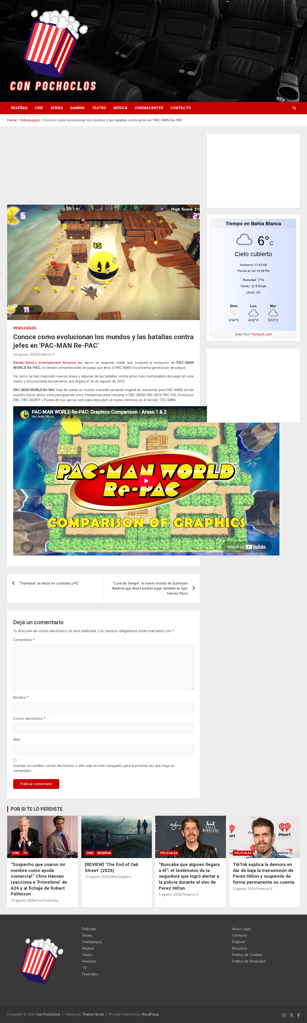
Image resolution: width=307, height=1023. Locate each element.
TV (25, 853)
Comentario (24, 640)
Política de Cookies (247, 955)
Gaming (77, 108)
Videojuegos (24, 328)
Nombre (21, 697)
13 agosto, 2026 (97, 877)
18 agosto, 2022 (25, 354)
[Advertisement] (103, 169)
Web (16, 739)
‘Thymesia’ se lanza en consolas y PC (49, 583)
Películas (89, 929)
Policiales (168, 853)
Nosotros (239, 948)
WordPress (150, 1014)
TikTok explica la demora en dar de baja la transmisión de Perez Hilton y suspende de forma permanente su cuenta (263, 873)
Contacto (181, 108)
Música (120, 108)
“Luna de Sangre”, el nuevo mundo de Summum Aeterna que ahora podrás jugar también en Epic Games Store (150, 588)
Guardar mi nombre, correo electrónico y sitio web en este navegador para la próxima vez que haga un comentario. (93, 768)
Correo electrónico (29, 718)
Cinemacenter (149, 108)
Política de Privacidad (249, 961)
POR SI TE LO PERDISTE (37, 809)
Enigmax (238, 942)
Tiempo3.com (261, 334)
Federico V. (47, 354)
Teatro (99, 108)
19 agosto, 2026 (23, 900)
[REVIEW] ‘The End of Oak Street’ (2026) (111, 867)
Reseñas (19, 108)
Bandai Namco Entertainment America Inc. (48, 362)
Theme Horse (93, 1014)
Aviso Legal (241, 929)
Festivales (90, 974)
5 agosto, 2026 (170, 894)
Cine (39, 108)
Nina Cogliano (121, 877)
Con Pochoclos (47, 900)
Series (56, 108)
